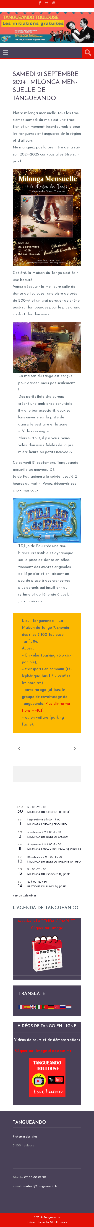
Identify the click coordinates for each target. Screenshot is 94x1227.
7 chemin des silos (25, 1136)
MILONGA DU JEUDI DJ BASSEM (47, 837)
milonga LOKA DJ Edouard (47, 824)
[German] (51, 1007)
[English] (33, 1007)
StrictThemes (58, 1222)
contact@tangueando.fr (40, 1186)
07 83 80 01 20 (35, 1177)
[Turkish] (57, 1007)
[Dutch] (69, 1007)
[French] (21, 1007)
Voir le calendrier (24, 895)
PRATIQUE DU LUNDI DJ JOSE (46, 886)
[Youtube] (53, 2)
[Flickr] (46, 2)
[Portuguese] (45, 1007)
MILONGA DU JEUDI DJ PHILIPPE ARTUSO (54, 861)
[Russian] (63, 1007)
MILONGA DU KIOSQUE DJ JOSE (48, 874)
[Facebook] (39, 2)
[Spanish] (27, 1007)
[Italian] (39, 1007)
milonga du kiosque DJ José (48, 812)
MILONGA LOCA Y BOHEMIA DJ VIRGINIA (54, 849)
